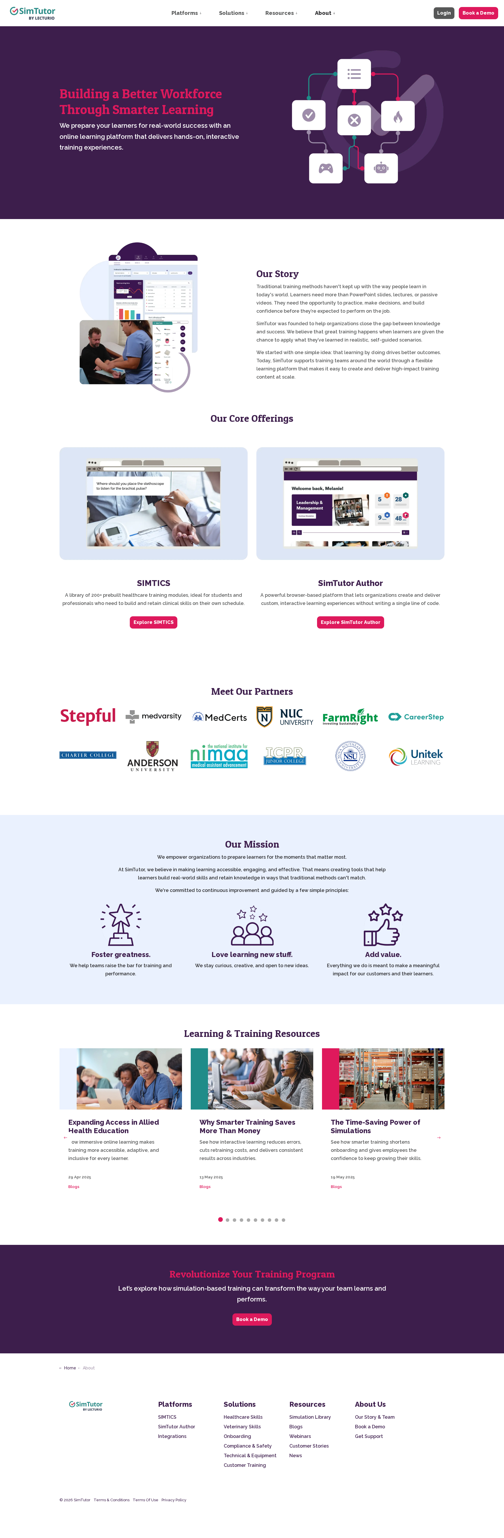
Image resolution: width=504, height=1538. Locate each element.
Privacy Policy (174, 1500)
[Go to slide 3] (234, 1220)
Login (444, 13)
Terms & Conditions (112, 1500)
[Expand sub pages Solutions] (253, 13)
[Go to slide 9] (276, 1220)
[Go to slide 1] (220, 1219)
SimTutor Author (176, 1426)
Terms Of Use (145, 1500)
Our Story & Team (375, 1417)
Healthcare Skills (243, 1417)
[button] (88, 717)
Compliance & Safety (248, 1446)
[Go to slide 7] (262, 1220)
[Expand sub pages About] (340, 13)
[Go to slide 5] (248, 1220)
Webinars (300, 1436)
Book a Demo (478, 13)
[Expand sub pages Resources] (302, 13)
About (323, 13)
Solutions (231, 13)
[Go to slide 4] (241, 1220)
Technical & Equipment (250, 1455)
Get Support (369, 1436)
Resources (279, 13)
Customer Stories (309, 1446)
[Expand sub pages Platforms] (206, 13)
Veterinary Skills (242, 1426)
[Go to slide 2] (227, 1220)
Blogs (73, 1186)
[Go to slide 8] (269, 1220)
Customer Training (245, 1465)
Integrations (172, 1436)
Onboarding (237, 1436)
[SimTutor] (33, 13)
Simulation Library (310, 1417)
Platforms (185, 13)
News (295, 1455)
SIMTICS (167, 1417)
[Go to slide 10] (283, 1220)
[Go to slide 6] (255, 1220)
